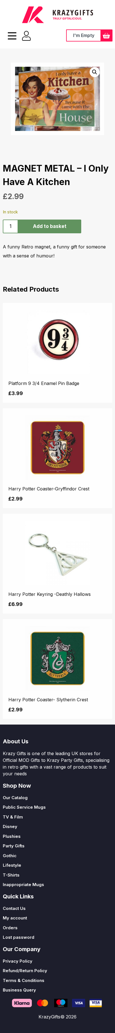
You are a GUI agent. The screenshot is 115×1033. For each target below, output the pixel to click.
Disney (10, 826)
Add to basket (49, 226)
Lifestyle (12, 865)
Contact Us (14, 908)
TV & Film (13, 817)
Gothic (9, 855)
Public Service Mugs (24, 807)
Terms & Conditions (23, 980)
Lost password (18, 937)
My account (15, 918)
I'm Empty (83, 35)
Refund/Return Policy (25, 970)
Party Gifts (14, 845)
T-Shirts (11, 875)
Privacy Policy (17, 961)
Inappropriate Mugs (23, 884)
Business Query (19, 990)
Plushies (12, 836)
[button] (95, 72)
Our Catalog (15, 797)
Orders (10, 927)
